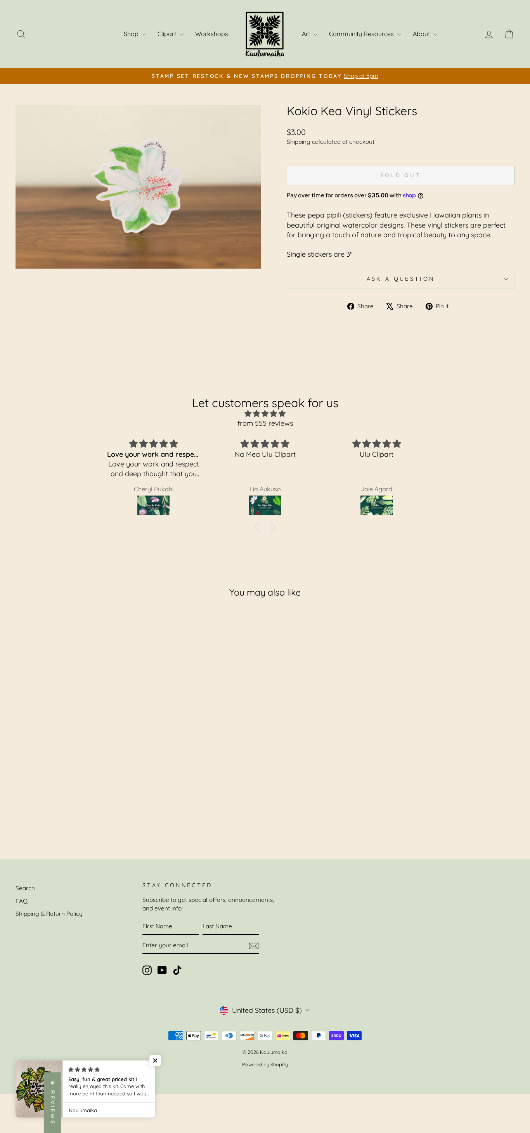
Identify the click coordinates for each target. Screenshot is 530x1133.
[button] (259, 526)
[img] (265, 413)
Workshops (211, 34)
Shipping (298, 141)
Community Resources (362, 34)
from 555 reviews (265, 423)
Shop (132, 34)
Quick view (75, 784)
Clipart (168, 34)
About (422, 34)
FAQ (22, 901)
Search (25, 888)
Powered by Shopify (265, 1064)
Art (307, 34)
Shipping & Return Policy (49, 913)
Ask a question (401, 278)
